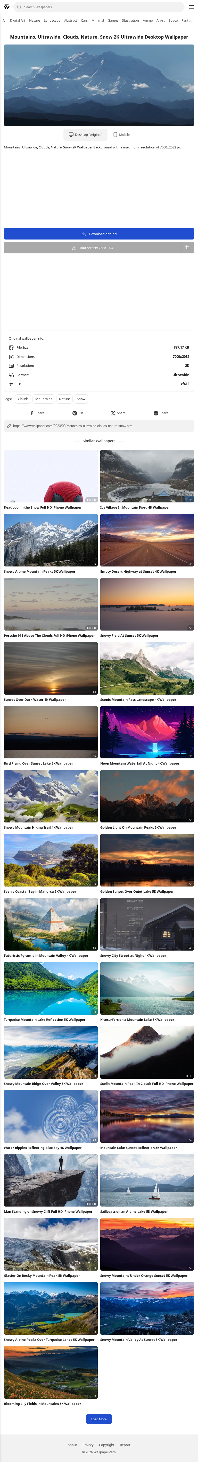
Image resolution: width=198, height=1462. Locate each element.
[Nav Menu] (191, 7)
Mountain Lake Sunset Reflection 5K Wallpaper (138, 1147)
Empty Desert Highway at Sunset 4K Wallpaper (138, 571)
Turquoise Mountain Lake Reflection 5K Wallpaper (45, 1019)
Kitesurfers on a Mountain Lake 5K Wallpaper (137, 1019)
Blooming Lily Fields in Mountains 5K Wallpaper (42, 1403)
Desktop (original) (88, 134)
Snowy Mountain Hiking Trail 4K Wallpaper (38, 827)
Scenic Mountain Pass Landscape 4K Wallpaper (138, 699)
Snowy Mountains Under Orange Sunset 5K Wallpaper (144, 1275)
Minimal (98, 20)
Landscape (52, 20)
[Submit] (19, 7)
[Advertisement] (99, 190)
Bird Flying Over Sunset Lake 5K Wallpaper (38, 763)
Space (173, 20)
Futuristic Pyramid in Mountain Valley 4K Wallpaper (46, 955)
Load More (99, 1419)
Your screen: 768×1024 (96, 247)
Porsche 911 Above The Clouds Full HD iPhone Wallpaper (49, 635)
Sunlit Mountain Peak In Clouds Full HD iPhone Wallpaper (147, 1083)
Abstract (70, 20)
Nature (34, 20)
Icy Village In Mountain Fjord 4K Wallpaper (135, 507)
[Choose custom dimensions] (187, 247)
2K (187, 365)
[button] (37, 413)
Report (125, 1444)
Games (113, 20)
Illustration (130, 20)
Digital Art (17, 20)
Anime (148, 20)
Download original (103, 234)
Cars (84, 20)
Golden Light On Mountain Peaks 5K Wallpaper (138, 827)
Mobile (124, 134)
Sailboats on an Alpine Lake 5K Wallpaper (134, 1211)
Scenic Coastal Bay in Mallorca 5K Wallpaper (40, 891)
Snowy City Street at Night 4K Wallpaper (133, 955)
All (4, 20)
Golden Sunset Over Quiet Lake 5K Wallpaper (137, 891)
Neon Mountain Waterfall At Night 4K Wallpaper (139, 763)
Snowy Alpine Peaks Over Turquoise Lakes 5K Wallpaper (49, 1339)
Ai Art (160, 20)
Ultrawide (180, 375)
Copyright (106, 1444)
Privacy (88, 1444)
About (72, 1444)
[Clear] (178, 7)
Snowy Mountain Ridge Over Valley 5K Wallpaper (43, 1083)
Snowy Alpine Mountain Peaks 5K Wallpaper (40, 571)
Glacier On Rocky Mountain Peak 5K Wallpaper (42, 1275)
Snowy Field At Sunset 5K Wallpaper (129, 635)
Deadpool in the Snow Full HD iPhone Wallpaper (43, 507)
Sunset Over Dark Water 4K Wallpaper (35, 699)
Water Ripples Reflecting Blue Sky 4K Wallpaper (43, 1147)
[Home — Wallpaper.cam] (7, 7)
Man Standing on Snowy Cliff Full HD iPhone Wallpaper (48, 1211)
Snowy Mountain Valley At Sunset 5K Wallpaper (138, 1339)
